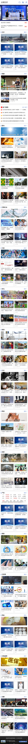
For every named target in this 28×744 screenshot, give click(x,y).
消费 (3, 697)
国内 (3, 125)
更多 (25, 32)
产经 (3, 493)
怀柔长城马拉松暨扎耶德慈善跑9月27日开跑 (13, 121)
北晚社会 (4, 207)
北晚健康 (4, 656)
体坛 (3, 289)
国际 (3, 166)
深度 (3, 452)
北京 (3, 32)
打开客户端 (23, 741)
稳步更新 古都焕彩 (5, 22)
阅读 (3, 411)
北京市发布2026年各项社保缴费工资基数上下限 (14, 115)
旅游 (3, 329)
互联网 (4, 574)
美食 (3, 615)
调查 (3, 533)
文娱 (3, 248)
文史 (3, 370)
